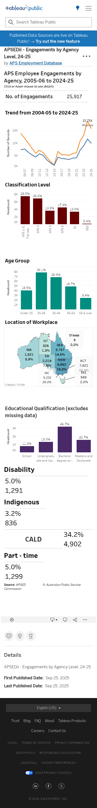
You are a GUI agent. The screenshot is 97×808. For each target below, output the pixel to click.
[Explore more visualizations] (77, 8)
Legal (12, 743)
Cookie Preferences (59, 763)
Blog (27, 721)
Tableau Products (72, 721)
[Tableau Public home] (23, 8)
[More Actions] (87, 56)
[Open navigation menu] (88, 8)
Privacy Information (72, 743)
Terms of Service (36, 743)
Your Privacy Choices (53, 773)
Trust (15, 721)
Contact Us (57, 731)
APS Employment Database (35, 63)
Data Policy (26, 753)
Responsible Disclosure (60, 753)
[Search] (10, 22)
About (49, 721)
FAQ (38, 721)
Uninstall (29, 763)
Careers (37, 731)
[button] (36, 786)
